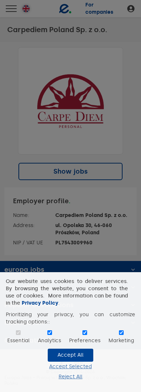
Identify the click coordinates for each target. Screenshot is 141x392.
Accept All (70, 355)
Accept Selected (70, 366)
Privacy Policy (40, 303)
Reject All (70, 377)
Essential (18, 340)
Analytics (49, 340)
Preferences (85, 340)
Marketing (121, 340)
